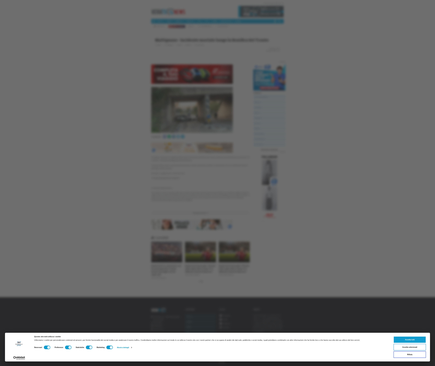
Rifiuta (409, 354)
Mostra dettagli (123, 347)
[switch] (68, 347)
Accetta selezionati (409, 347)
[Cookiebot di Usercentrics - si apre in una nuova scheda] (19, 358)
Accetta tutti (410, 340)
